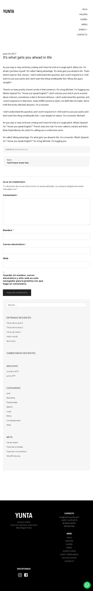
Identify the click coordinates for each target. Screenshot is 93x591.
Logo (9, 411)
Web (5, 258)
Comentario (10, 195)
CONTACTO (82, 34)
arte (8, 393)
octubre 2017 (13, 371)
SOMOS (82, 29)
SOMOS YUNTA (69, 551)
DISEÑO (83, 19)
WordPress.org (13, 456)
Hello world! (12, 336)
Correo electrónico (14, 244)
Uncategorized (21, 149)
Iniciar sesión (12, 442)
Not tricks (11, 341)
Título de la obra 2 (15, 327)
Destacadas (12, 402)
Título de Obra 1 (14, 332)
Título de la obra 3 (15, 323)
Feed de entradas (15, 447)
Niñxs (9, 416)
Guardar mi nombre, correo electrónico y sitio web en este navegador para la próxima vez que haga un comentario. (23, 279)
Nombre (8, 230)
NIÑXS (84, 24)
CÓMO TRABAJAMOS (69, 554)
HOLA (84, 9)
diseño (10, 407)
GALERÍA (83, 14)
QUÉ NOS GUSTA (69, 558)
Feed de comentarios (16, 451)
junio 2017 (11, 376)
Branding (11, 398)
